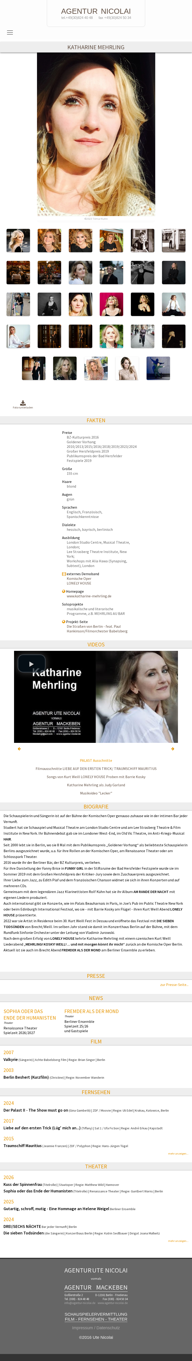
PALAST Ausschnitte (96, 760)
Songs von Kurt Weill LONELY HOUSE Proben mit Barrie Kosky (96, 776)
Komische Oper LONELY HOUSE (79, 580)
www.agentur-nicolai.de (113, 1303)
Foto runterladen (23, 407)
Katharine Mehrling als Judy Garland (96, 785)
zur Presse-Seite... (174, 984)
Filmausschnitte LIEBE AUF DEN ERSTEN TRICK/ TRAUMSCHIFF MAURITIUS (96, 768)
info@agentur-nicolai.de (79, 1303)
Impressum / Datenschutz (96, 1328)
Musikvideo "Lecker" (96, 793)
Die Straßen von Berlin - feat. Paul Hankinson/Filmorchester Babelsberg (97, 628)
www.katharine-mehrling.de (89, 596)
